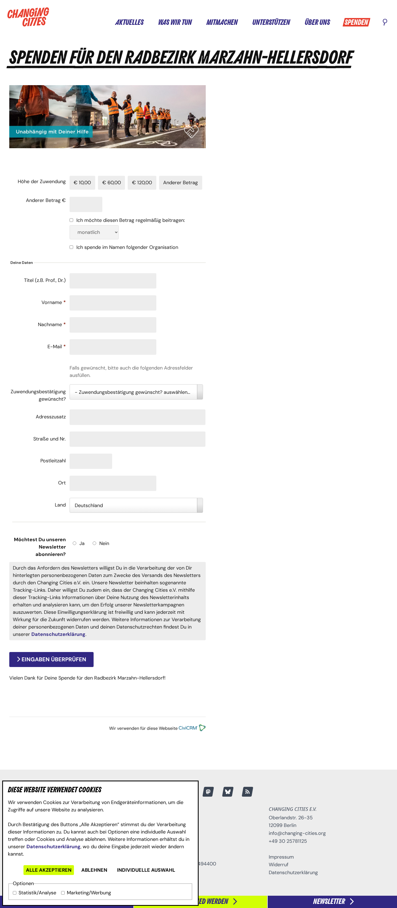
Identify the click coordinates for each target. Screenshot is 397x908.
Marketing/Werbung (89, 892)
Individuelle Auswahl (146, 870)
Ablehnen (94, 870)
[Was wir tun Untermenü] (197, 22)
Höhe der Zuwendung (42, 181)
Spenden (356, 22)
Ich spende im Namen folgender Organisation (127, 247)
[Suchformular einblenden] (385, 22)
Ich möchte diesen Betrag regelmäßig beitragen (130, 220)
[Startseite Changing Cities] (28, 16)
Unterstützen (271, 22)
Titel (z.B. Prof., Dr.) (45, 280)
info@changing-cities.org (297, 833)
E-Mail (56, 346)
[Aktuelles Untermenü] (148, 22)
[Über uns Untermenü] (335, 22)
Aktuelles (129, 22)
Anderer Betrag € (46, 200)
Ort (62, 483)
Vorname (53, 302)
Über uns (317, 22)
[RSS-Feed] (247, 792)
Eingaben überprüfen (53, 659)
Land (60, 505)
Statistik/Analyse (37, 892)
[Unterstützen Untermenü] (295, 22)
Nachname (52, 324)
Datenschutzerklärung (53, 846)
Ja (82, 543)
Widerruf (278, 864)
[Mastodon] (208, 792)
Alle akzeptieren (48, 870)
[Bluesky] (228, 792)
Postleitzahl (53, 460)
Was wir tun (175, 22)
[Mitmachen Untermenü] (243, 22)
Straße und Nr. (49, 439)
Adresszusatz (51, 416)
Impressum (281, 857)
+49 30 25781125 (288, 841)
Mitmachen (222, 22)
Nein (104, 543)
